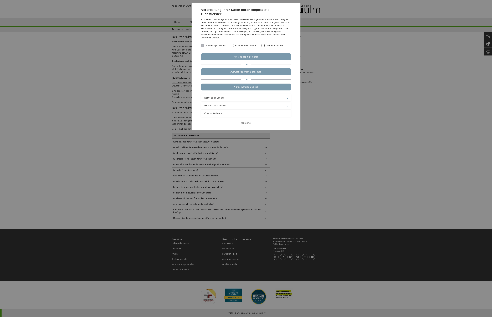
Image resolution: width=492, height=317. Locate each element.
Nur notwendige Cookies (246, 87)
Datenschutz (246, 123)
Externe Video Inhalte (245, 45)
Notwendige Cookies (216, 45)
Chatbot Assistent (274, 45)
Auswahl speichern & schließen (245, 72)
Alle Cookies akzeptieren (246, 57)
